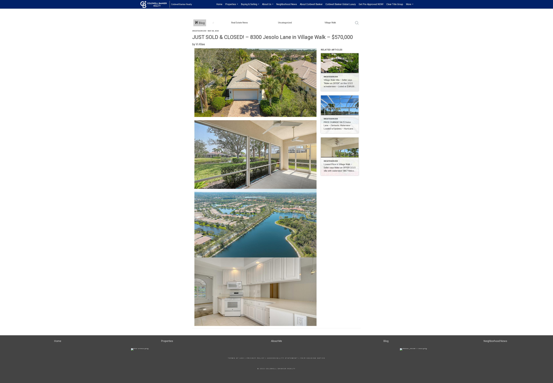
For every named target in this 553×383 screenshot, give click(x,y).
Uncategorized (199, 31)
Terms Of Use (236, 358)
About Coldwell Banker (311, 4)
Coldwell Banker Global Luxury (340, 4)
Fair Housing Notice (313, 358)
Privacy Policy (256, 358)
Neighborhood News (286, 4)
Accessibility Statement (282, 358)
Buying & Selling (250, 6)
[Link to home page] (155, 4)
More (410, 6)
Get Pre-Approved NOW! (371, 4)
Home (219, 4)
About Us (268, 6)
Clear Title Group (394, 4)
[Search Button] (357, 23)
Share (548, 36)
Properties (232, 6)
